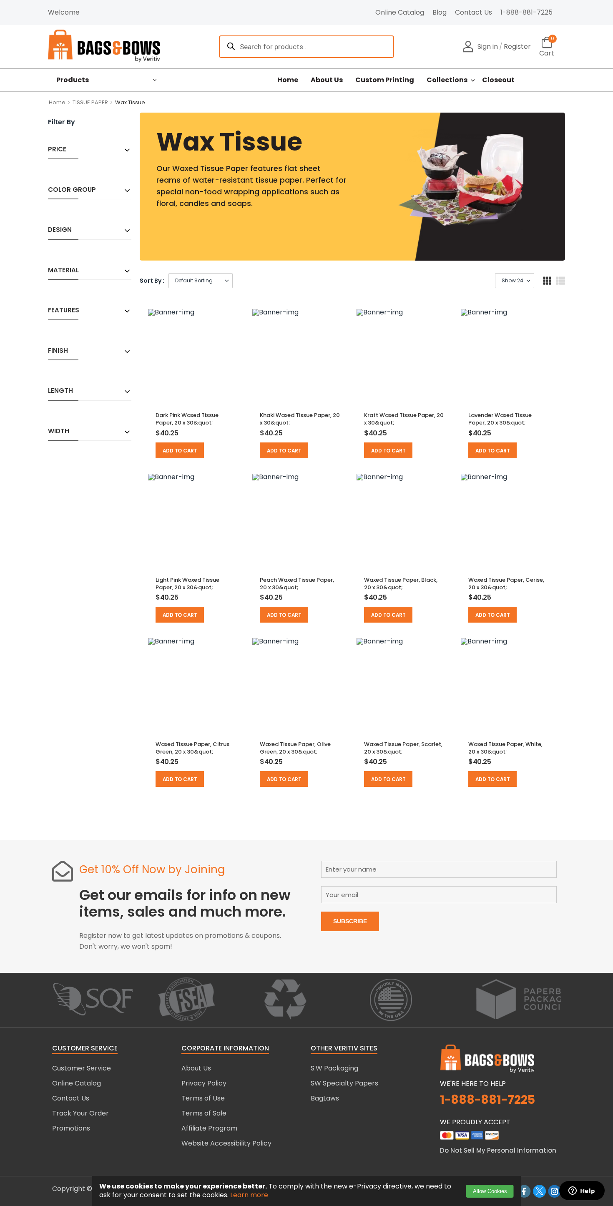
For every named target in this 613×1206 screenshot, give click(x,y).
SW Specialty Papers (344, 1083)
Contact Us (473, 12)
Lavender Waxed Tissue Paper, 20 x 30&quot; (500, 419)
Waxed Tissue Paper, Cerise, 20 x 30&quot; (506, 583)
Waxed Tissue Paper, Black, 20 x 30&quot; (400, 583)
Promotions (71, 1128)
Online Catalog (399, 12)
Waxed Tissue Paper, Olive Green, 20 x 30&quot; (295, 748)
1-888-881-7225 (526, 12)
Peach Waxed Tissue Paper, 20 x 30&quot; (297, 583)
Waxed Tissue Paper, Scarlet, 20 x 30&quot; (403, 748)
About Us (327, 80)
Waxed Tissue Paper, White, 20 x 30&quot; (505, 748)
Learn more (249, 1195)
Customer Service (81, 1068)
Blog (439, 12)
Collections (447, 80)
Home (287, 80)
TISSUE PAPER (90, 102)
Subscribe (350, 921)
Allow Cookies (490, 1191)
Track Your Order (80, 1113)
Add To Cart (180, 450)
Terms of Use (203, 1098)
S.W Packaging (334, 1068)
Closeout (498, 80)
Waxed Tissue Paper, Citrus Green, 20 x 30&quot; (192, 748)
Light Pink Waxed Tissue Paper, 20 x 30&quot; (187, 583)
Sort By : (152, 281)
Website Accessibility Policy (226, 1143)
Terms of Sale (203, 1113)
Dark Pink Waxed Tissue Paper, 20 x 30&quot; (187, 419)
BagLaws (325, 1098)
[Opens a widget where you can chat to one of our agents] (582, 1191)
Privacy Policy (203, 1083)
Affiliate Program (209, 1128)
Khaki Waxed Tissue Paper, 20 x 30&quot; (300, 419)
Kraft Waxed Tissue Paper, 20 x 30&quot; (404, 419)
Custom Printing (384, 80)
